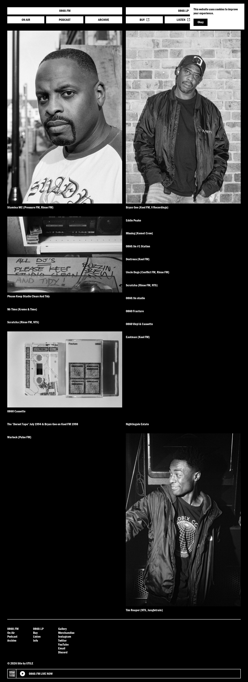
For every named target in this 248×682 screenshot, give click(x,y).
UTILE (29, 663)
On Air (26, 20)
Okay (201, 22)
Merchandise (66, 633)
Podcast (64, 20)
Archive (103, 20)
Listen (181, 20)
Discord (63, 652)
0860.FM (64, 11)
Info (35, 640)
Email (61, 648)
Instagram (64, 636)
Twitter (62, 640)
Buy (142, 20)
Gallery (62, 629)
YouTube (63, 644)
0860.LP (183, 11)
